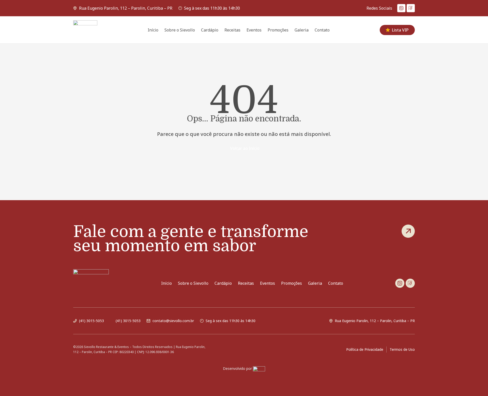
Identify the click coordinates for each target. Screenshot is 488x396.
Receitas (232, 30)
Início (153, 30)
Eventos (254, 30)
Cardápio (209, 30)
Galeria (302, 30)
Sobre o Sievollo (179, 30)
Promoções (278, 30)
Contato (322, 30)
